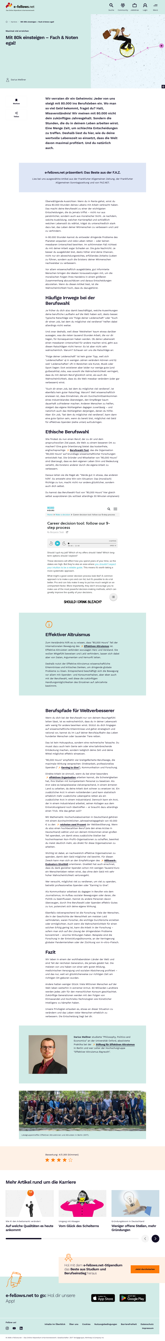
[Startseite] (7, 22)
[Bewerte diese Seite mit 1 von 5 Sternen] (47, 1160)
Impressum (148, 1328)
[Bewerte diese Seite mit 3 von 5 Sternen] (59, 1160)
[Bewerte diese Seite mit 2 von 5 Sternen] (53, 1160)
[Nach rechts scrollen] (155, 1238)
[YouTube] (14, 1328)
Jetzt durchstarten (145, 1269)
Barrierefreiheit (129, 1324)
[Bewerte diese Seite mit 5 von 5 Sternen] (70, 1160)
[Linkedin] (21, 1328)
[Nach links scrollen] (145, 1238)
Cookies (86, 1324)
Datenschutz (147, 1324)
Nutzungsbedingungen (105, 1324)
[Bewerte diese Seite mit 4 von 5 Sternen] (65, 1160)
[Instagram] (7, 1328)
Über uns (73, 1324)
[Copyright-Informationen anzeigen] (163, 86)
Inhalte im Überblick (55, 1324)
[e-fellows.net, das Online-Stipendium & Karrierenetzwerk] (20, 7)
